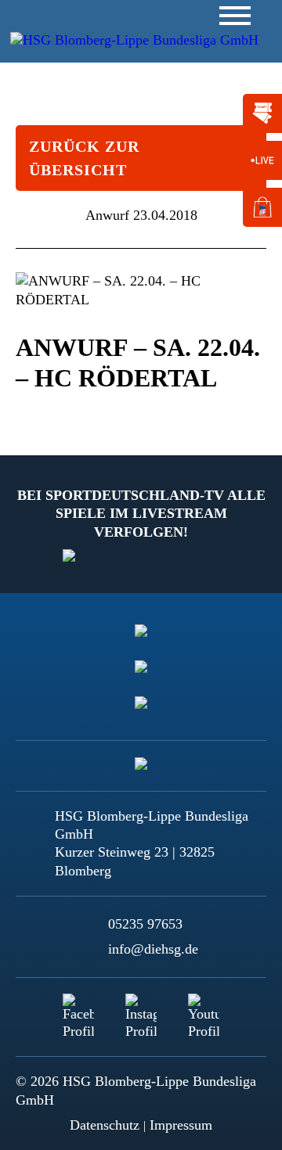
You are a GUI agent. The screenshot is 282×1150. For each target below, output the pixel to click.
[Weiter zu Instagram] (141, 1009)
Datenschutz (104, 1125)
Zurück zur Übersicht (84, 158)
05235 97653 (145, 924)
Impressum (181, 1125)
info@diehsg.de (153, 949)
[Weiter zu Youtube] (203, 1009)
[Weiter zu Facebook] (78, 1009)
